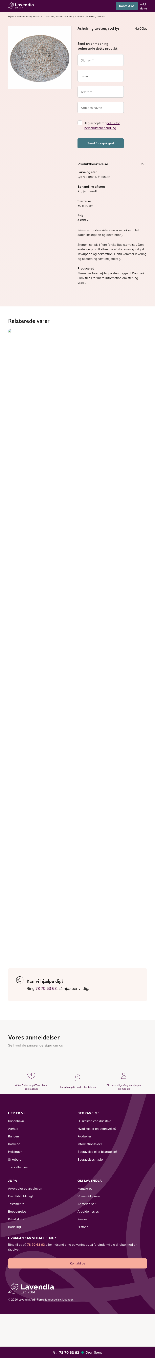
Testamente (16, 1204)
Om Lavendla (90, 1180)
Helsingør (15, 1151)
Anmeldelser (86, 1204)
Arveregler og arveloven (25, 1188)
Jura (12, 1180)
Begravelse (88, 1113)
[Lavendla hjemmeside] (22, 6)
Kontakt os (126, 6)
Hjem (11, 16)
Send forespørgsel (100, 143)
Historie (83, 1227)
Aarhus (13, 1128)
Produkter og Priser (29, 16)
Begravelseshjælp (90, 1159)
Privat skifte (16, 1219)
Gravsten (48, 16)
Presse (82, 1219)
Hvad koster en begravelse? (97, 1128)
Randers (14, 1136)
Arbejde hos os (88, 1211)
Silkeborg (14, 1159)
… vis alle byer (18, 1167)
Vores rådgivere (89, 1196)
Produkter (84, 1136)
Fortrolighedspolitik (49, 1300)
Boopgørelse (17, 1211)
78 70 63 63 (69, 1352)
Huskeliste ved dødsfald (94, 1121)
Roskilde (14, 1144)
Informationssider (90, 1144)
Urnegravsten (64, 16)
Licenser (67, 1300)
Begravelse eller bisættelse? (97, 1151)
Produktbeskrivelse (93, 164)
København (16, 1121)
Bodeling (14, 1227)
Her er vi (16, 1113)
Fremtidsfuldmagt (20, 1196)
